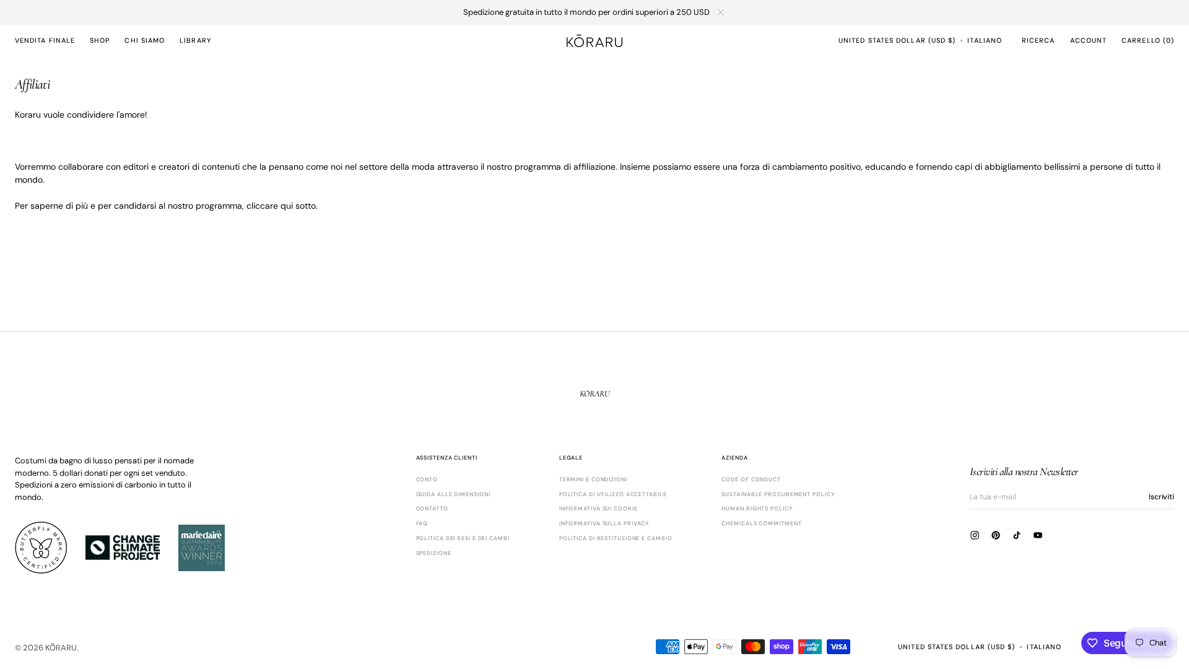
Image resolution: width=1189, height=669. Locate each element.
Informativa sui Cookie (598, 508)
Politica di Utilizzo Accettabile (613, 494)
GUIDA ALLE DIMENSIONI (453, 494)
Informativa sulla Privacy (604, 523)
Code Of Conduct (751, 479)
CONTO (427, 479)
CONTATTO (432, 508)
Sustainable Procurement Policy (777, 494)
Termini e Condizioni (593, 479)
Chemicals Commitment (761, 523)
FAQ (422, 523)
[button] (897, 40)
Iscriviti (1161, 497)
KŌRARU (61, 647)
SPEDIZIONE (433, 553)
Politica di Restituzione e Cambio (616, 538)
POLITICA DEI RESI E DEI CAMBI (463, 538)
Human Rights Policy (756, 508)
